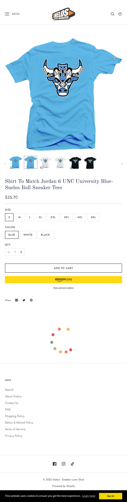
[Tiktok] (72, 464)
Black (45, 235)
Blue (11, 235)
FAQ (7, 409)
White (28, 235)
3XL (66, 217)
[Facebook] (54, 464)
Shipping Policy (14, 416)
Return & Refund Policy (19, 422)
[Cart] (120, 14)
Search (9, 390)
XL (40, 217)
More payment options (63, 287)
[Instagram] (63, 464)
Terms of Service (15, 429)
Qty (8, 245)
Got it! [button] (110, 496)
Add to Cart (63, 268)
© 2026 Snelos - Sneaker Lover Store (63, 479)
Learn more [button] (88, 496)
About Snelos (13, 396)
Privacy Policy (13, 436)
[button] (63, 279)
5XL (93, 217)
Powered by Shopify (63, 486)
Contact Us (11, 403)
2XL (53, 217)
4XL (80, 217)
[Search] (112, 14)
